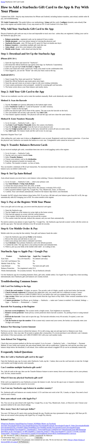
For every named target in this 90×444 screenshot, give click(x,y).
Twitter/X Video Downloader (74, 426)
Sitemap (63, 433)
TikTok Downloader (24, 426)
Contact (14, 442)
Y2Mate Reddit (27, 427)
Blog (44, 433)
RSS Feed (56, 433)
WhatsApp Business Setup (10, 424)
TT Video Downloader (56, 431)
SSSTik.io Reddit (16, 427)
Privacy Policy (73, 440)
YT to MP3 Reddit (26, 431)
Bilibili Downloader (17, 429)
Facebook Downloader (55, 426)
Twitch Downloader (68, 427)
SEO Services (71, 433)
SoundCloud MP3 (73, 429)
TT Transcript (22, 433)
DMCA (9, 442)
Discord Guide (50, 429)
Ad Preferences (24, 442)
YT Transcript (40, 429)
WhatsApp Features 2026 (28, 424)
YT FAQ (67, 431)
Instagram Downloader (39, 426)
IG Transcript (12, 433)
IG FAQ (80, 431)
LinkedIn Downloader (53, 427)
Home (3, 2)
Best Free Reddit (39, 427)
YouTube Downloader (8, 426)
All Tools (31, 433)
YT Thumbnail (29, 429)
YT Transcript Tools (40, 431)
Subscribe (39, 438)
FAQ (36, 433)
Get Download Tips (8, 438)
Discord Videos (60, 429)
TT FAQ (74, 431)
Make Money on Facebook (46, 424)
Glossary (50, 433)
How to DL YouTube (12, 431)
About (40, 433)
